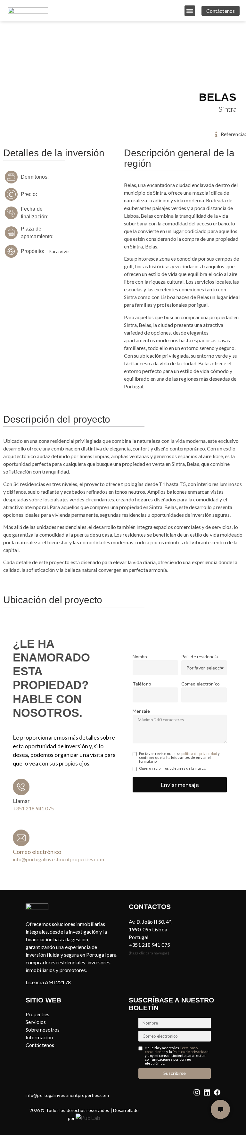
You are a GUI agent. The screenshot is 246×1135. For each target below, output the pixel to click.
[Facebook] (217, 1092)
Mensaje (141, 711)
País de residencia (199, 656)
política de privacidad (199, 753)
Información (39, 1037)
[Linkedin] (207, 1092)
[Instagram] (196, 1092)
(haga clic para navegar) (149, 953)
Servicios (36, 1022)
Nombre (141, 656)
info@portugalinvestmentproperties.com (67, 1095)
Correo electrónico (200, 684)
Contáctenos (40, 1045)
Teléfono (142, 684)
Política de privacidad (191, 1052)
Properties (37, 1014)
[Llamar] (21, 787)
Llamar (21, 800)
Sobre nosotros (43, 1029)
